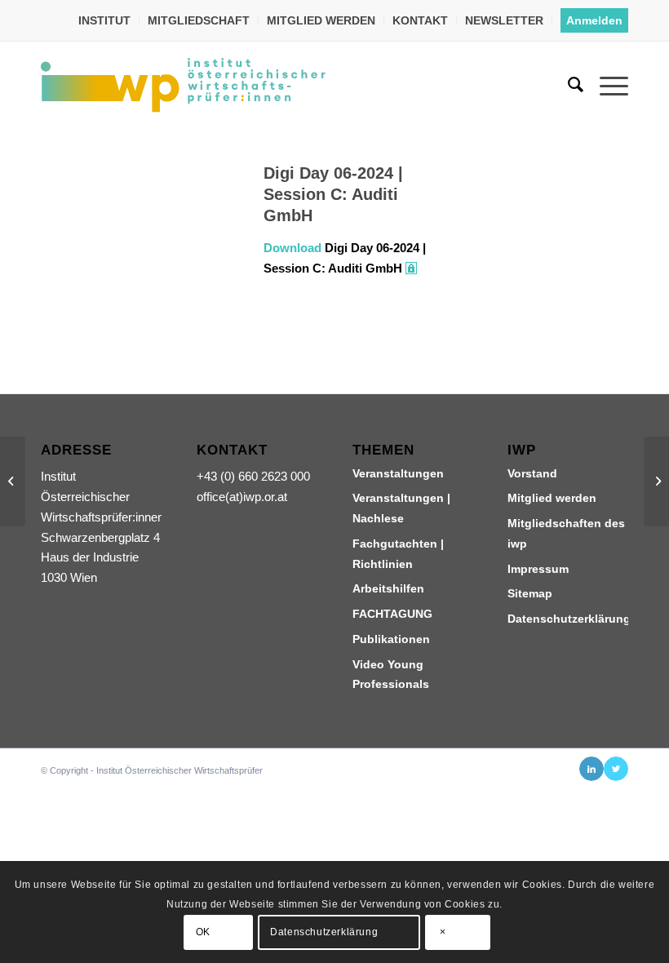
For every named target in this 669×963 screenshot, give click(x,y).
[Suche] (567, 85)
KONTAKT (420, 20)
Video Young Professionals (390, 674)
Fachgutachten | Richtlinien (398, 553)
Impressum (538, 568)
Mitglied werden (551, 497)
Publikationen (391, 639)
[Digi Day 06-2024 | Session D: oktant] (12, 481)
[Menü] (605, 85)
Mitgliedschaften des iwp (566, 533)
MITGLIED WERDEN (321, 20)
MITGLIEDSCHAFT (199, 20)
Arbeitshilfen (388, 588)
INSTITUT (104, 20)
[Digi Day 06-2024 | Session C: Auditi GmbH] (132, 232)
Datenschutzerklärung (567, 618)
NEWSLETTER (504, 20)
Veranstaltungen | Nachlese (401, 508)
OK (203, 932)
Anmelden (594, 20)
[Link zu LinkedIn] (591, 769)
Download (292, 248)
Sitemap (529, 593)
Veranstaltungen (398, 473)
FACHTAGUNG (392, 613)
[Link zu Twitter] (616, 769)
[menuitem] (105, 20)
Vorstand (532, 473)
